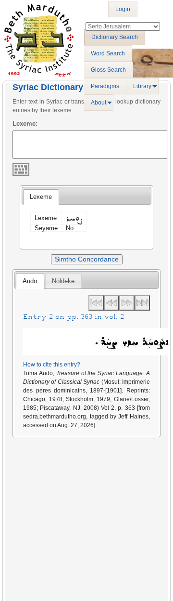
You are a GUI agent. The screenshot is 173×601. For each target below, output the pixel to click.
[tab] (41, 197)
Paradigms (105, 86)
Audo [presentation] (30, 281)
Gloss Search (108, 69)
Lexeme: (24, 123)
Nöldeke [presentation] (63, 281)
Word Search (108, 53)
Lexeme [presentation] (41, 196)
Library (142, 86)
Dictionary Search (114, 37)
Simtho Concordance (87, 259)
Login (122, 9)
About (98, 102)
